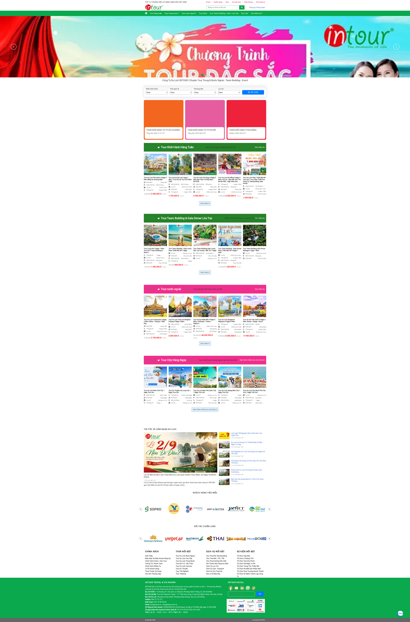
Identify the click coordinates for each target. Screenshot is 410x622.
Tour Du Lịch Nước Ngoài (185, 556)
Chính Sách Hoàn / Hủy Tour (156, 561)
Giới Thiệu (149, 556)
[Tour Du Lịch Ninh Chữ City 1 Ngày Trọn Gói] (155, 377)
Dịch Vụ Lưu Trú (212, 566)
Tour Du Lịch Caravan (184, 566)
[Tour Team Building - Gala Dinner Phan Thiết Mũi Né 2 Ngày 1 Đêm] (229, 235)
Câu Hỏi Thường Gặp (153, 574)
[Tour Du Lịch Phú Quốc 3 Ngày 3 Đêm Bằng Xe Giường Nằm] (155, 164)
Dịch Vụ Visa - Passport (215, 569)
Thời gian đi (174, 89)
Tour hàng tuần (156, 13)
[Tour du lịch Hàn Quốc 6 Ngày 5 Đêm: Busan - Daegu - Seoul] (254, 306)
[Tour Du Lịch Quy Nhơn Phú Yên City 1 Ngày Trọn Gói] (254, 377)
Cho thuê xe (260, 2)
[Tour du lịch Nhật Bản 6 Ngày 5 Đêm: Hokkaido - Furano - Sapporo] (205, 306)
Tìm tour (254, 92)
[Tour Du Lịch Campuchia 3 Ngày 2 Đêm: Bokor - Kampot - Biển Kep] (155, 306)
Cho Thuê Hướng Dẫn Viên (216, 561)
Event (208, 2)
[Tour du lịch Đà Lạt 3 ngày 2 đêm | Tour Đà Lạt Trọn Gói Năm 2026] (180, 164)
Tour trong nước (171, 13)
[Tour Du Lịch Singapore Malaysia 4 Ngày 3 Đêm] (229, 306)
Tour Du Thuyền (182, 569)
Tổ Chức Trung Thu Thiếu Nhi (248, 566)
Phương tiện (198, 89)
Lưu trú (221, 89)
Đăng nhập (261, 7)
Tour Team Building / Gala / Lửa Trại (224, 13)
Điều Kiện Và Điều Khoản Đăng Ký (158, 558)
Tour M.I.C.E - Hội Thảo (184, 564)
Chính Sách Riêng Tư (153, 566)
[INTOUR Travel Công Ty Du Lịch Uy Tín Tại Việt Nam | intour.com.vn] (146, 13)
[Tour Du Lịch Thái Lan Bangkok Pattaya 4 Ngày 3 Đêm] (180, 306)
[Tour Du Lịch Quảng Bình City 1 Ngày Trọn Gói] (229, 377)
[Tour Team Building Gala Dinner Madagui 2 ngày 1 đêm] (254, 235)
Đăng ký (252, 7)
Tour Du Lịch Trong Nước (185, 561)
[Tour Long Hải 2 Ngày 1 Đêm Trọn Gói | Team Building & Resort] (155, 235)
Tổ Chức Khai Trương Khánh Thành (250, 571)
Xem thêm (259, 147)
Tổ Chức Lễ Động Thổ (245, 558)
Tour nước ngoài (188, 13)
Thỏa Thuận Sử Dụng (153, 571)
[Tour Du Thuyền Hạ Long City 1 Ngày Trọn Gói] (180, 377)
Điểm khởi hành (152, 89)
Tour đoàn (203, 13)
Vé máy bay (236, 2)
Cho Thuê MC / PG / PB (215, 558)
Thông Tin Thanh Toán (154, 564)
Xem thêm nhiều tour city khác (251, 360)
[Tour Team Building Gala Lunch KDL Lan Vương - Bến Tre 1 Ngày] (205, 235)
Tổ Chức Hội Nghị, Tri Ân (246, 564)
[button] (396, 47)
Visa (227, 2)
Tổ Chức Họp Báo (243, 556)
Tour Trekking (181, 574)
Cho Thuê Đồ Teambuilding (216, 556)
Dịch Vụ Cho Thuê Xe (214, 571)
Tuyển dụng (217, 2)
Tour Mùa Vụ (256, 13)
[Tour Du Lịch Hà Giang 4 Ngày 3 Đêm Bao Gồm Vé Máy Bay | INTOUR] (205, 164)
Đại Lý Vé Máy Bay (213, 574)
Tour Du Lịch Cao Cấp (184, 558)
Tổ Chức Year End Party (246, 561)
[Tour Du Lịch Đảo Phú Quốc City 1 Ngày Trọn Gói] (205, 377)
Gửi (260, 594)
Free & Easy (248, 2)
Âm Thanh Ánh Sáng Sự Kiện (217, 564)
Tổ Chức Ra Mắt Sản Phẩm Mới (249, 569)
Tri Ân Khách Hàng (152, 569)
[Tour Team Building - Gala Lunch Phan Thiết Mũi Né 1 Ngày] (180, 235)
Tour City (244, 13)
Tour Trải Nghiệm (182, 571)
